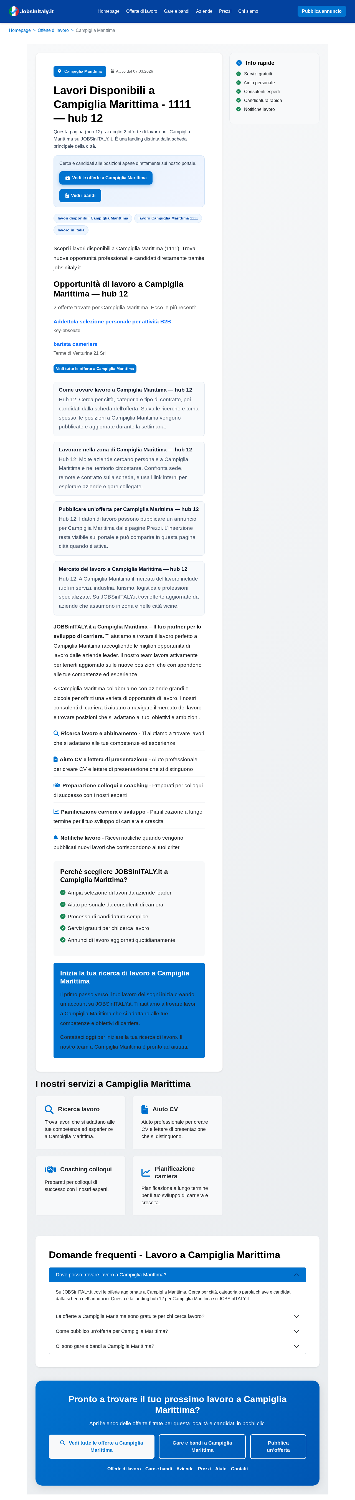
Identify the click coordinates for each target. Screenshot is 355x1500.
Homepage (109, 11)
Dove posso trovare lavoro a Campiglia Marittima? (111, 1274)
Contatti (239, 1468)
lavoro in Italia (71, 230)
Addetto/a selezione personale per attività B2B (112, 321)
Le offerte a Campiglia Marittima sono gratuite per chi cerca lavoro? (130, 1316)
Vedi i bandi (83, 195)
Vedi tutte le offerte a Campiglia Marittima (95, 368)
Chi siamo (248, 11)
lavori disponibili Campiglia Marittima (93, 218)
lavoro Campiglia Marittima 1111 (168, 218)
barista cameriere (76, 344)
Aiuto (221, 1468)
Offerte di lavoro (141, 11)
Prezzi (225, 11)
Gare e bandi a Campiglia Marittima (202, 1446)
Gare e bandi (176, 11)
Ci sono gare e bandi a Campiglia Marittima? (105, 1346)
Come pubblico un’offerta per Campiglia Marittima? (112, 1331)
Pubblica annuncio (322, 11)
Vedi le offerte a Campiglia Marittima (109, 177)
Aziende (204, 11)
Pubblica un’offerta (278, 1446)
